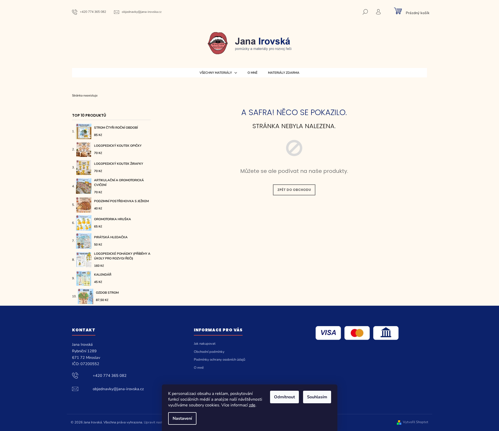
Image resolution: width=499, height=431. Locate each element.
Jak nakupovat (205, 343)
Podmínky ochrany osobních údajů (219, 359)
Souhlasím (317, 397)
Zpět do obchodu (294, 190)
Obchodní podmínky (209, 351)
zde (252, 405)
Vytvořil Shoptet (415, 422)
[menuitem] (218, 72)
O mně (199, 367)
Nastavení (182, 418)
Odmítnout (284, 397)
